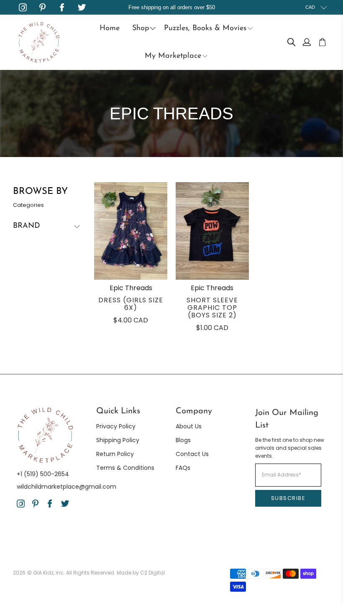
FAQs (183, 468)
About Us (189, 426)
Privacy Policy (116, 426)
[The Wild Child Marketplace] (39, 42)
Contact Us (192, 454)
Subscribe (288, 498)
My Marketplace (173, 56)
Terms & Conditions (125, 468)
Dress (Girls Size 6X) (130, 303)
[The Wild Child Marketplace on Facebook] (62, 7)
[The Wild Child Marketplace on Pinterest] (42, 7)
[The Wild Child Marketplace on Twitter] (82, 7)
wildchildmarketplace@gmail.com (66, 486)
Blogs (183, 440)
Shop (140, 28)
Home (110, 28)
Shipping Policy (117, 440)
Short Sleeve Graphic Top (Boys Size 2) (212, 307)
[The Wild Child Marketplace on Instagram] (23, 7)
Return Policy (115, 454)
